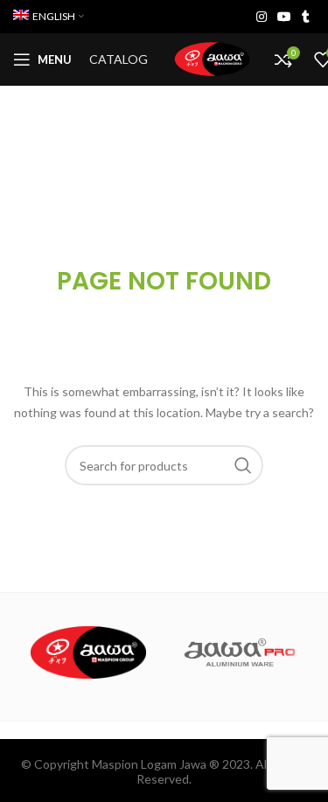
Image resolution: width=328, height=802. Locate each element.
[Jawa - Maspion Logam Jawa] (88, 652)
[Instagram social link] (261, 16)
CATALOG (118, 59)
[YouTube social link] (284, 16)
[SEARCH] (243, 465)
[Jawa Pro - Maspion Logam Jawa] (240, 652)
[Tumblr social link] (306, 16)
